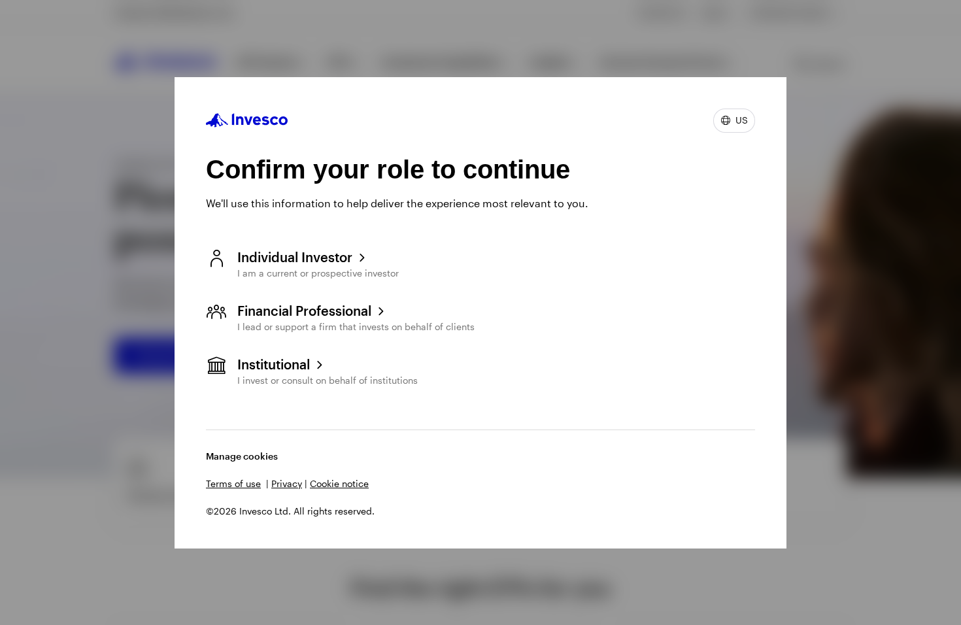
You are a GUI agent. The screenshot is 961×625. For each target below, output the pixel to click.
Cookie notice (339, 483)
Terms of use (233, 483)
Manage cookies (242, 456)
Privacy (286, 483)
